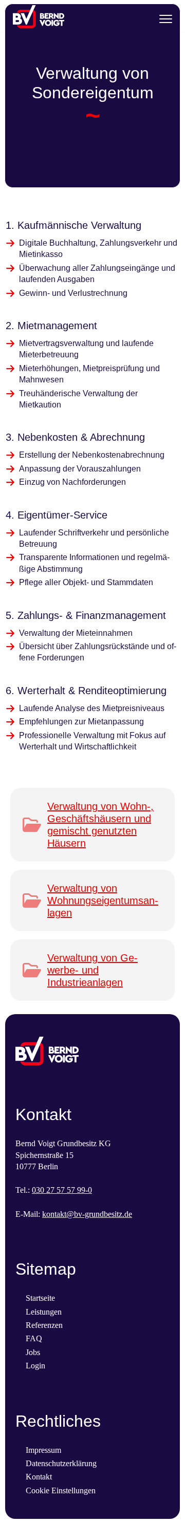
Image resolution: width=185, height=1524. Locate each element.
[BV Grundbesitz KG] (38, 18)
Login (35, 1365)
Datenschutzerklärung (61, 1463)
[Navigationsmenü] (165, 19)
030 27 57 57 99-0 (62, 1190)
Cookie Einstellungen (61, 1490)
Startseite (40, 1298)
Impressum (43, 1450)
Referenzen (44, 1325)
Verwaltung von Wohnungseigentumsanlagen (102, 900)
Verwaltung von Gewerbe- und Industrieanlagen (92, 970)
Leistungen (44, 1311)
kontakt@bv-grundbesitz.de (87, 1214)
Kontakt (39, 1476)
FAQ (34, 1338)
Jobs (33, 1352)
